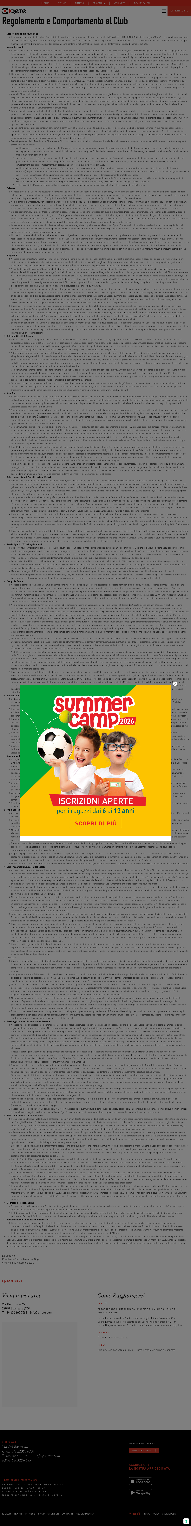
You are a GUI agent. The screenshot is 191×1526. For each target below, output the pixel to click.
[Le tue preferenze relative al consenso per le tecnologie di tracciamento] (186, 1521)
